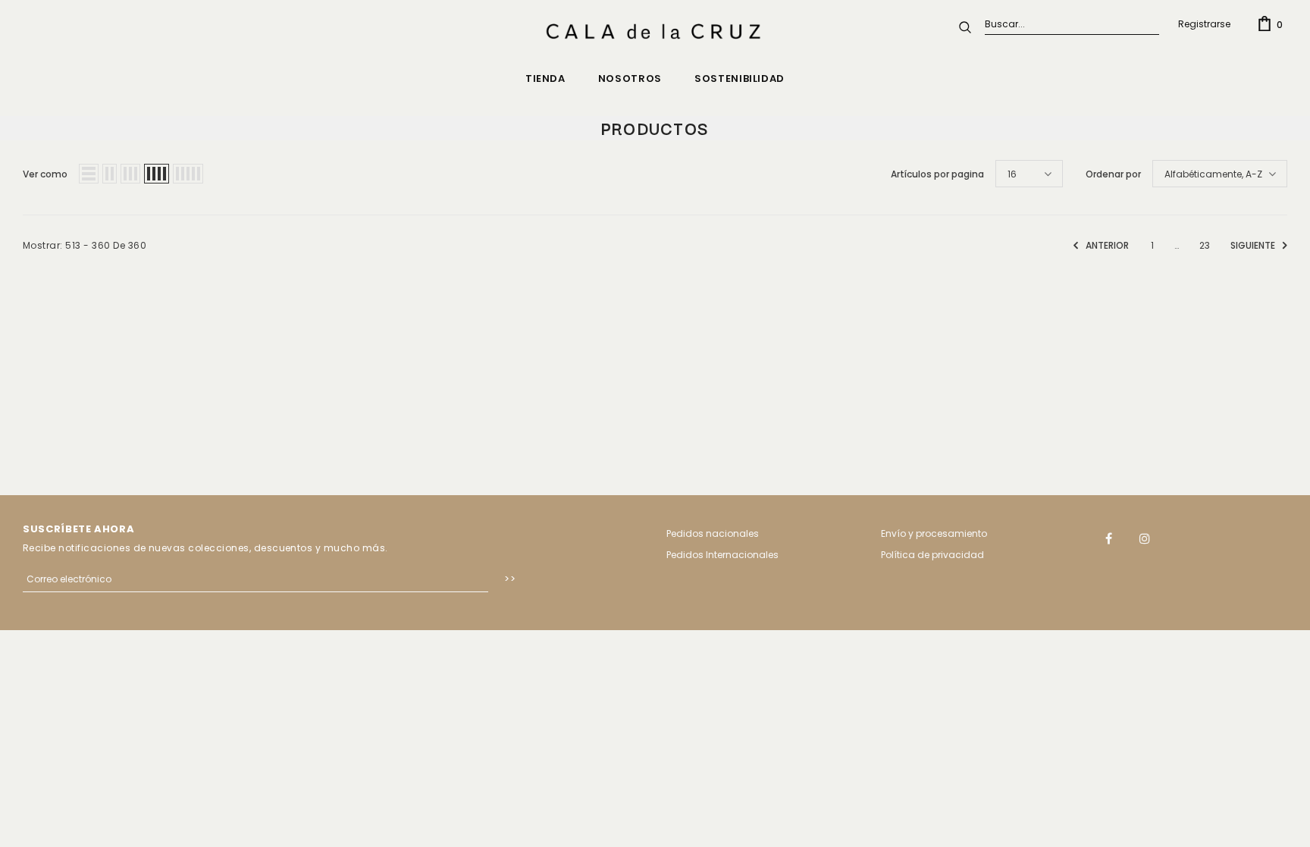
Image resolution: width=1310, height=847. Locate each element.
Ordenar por (1113, 174)
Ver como (45, 174)
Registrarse (1204, 23)
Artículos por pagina (937, 174)
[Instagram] (1144, 537)
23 (1204, 245)
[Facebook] (1109, 537)
